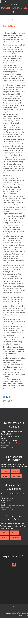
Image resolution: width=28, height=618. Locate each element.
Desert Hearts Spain (14, 8)
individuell (16, 476)
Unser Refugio (10, 19)
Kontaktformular (7, 447)
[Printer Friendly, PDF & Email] (10, 400)
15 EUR (15, 471)
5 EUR (5, 471)
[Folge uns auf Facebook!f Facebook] (14, 564)
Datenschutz (17, 607)
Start (4, 19)
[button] (4, 397)
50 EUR (5, 476)
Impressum (5, 607)
